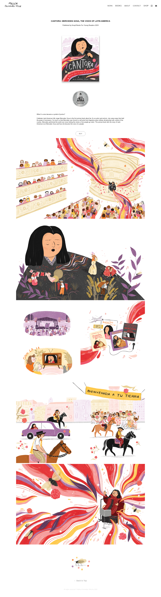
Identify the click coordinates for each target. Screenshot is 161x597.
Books (118, 6)
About (127, 6)
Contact (137, 6)
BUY (80, 134)
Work (110, 6)
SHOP (146, 6)
